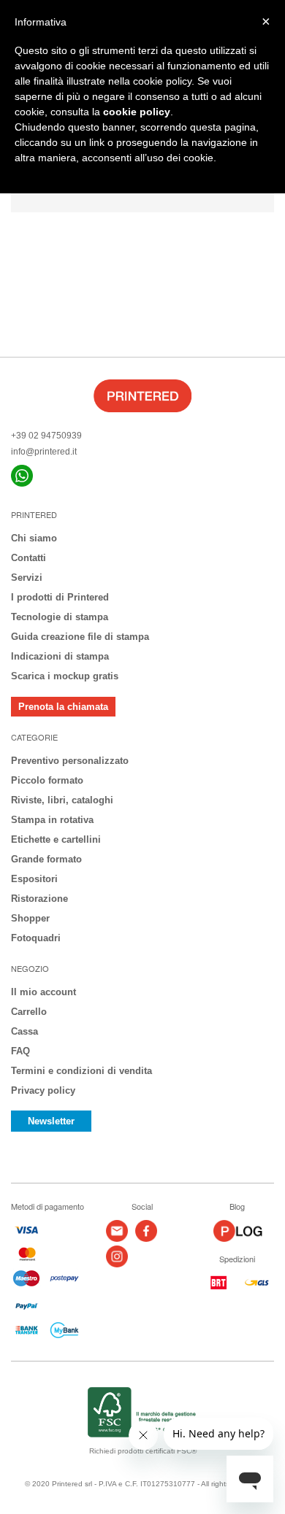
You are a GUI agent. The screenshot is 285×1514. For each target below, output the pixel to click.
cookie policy (136, 111)
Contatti (28, 557)
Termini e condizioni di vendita (81, 1070)
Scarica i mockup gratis (64, 676)
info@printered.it (44, 452)
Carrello (29, 1011)
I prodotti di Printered (60, 597)
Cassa (24, 1031)
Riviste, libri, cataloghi (62, 800)
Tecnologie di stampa (59, 616)
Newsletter (51, 1121)
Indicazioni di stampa (60, 656)
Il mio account (43, 991)
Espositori (34, 878)
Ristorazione (39, 898)
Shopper (30, 918)
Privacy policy (43, 1090)
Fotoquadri (36, 937)
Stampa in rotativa (52, 819)
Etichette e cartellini (56, 839)
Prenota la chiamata (63, 706)
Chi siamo (34, 538)
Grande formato (46, 859)
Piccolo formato (47, 780)
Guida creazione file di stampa (80, 636)
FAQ (20, 1051)
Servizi (26, 577)
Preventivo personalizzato (70, 760)
